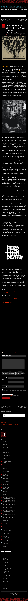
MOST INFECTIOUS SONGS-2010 (9, 497)
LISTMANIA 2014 (6, 474)
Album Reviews (5, 454)
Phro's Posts (5, 523)
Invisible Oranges (6, 571)
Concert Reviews (6, 459)
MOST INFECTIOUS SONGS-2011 (9, 498)
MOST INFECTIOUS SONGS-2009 (9, 495)
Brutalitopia (5, 561)
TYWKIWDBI (5, 588)
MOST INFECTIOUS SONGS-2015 (9, 504)
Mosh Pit (4, 494)
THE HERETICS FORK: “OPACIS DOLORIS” (6, 20)
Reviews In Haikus (6, 529)
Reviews (4, 527)
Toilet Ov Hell (5, 585)
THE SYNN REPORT (6, 542)
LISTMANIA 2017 (6, 478)
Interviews (4, 467)
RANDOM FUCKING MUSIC (8, 526)
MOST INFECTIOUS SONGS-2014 (9, 503)
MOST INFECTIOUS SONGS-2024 (9, 517)
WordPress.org (5, 447)
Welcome (4, 546)
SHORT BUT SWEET (6, 533)
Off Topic (4, 521)
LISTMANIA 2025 (6, 490)
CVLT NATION (5, 562)
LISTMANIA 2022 (6, 485)
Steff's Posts (5, 536)
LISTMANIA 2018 (6, 480)
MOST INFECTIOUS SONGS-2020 (9, 511)
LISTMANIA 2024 (6, 488)
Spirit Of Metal (5, 581)
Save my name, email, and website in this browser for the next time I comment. (14, 391)
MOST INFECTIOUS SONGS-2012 (9, 500)
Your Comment (7, 358)
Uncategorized (5, 543)
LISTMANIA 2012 (6, 471)
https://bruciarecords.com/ (7, 302)
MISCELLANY (5, 493)
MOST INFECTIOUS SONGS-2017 (9, 507)
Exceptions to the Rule (7, 461)
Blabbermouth (5, 559)
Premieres (8, 34)
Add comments (23, 34)
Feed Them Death (23, 352)
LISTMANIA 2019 (6, 481)
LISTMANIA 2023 (6, 487)
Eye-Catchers (5, 462)
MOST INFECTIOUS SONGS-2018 (9, 508)
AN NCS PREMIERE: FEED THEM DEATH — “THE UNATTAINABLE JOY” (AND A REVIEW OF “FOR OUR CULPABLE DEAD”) (15, 29)
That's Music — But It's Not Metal (8, 539)
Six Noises (5, 579)
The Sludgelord (5, 584)
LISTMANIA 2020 (6, 482)
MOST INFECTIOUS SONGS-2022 (9, 514)
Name (6, 377)
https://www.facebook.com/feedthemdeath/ (10, 298)
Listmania (4, 469)
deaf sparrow (5, 564)
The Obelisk (5, 582)
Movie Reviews (5, 520)
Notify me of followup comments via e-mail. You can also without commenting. (14, 395)
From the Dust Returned (7, 568)
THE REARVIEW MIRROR (7, 540)
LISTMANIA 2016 (6, 477)
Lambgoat (4, 572)
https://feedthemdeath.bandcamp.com (9, 296)
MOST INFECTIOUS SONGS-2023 (9, 516)
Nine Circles (5, 578)
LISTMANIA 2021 (6, 484)
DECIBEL (4, 565)
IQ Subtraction (5, 468)
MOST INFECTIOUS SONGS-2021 (9, 513)
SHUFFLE (4, 534)
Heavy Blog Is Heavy (6, 569)
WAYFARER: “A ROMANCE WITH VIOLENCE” (21, 20)
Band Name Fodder (6, 455)
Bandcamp (5, 558)
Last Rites (4, 574)
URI (6, 386)
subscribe (10, 395)
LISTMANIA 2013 (6, 472)
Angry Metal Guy (6, 556)
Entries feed (5, 444)
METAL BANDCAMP (6, 575)
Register (4, 441)
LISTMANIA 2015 (6, 475)
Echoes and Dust (6, 566)
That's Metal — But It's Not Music (8, 537)
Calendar (4, 458)
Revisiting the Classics (7, 530)
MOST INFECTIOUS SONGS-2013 (9, 501)
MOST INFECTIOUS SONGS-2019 (9, 510)
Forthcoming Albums (6, 464)
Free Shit (4, 465)
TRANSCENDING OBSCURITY (8, 587)
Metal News (5, 491)
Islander (8, 352)
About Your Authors (6, 452)
